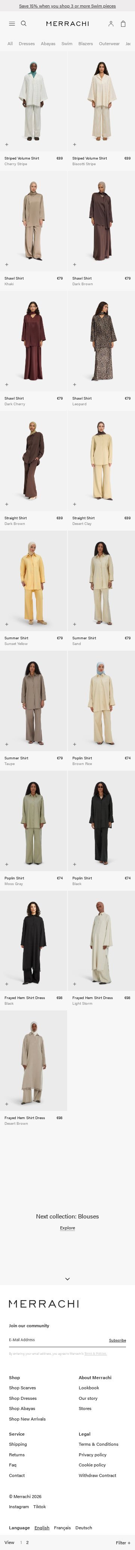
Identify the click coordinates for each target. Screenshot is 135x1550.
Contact (17, 1475)
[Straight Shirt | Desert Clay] (101, 461)
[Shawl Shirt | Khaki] (33, 221)
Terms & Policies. (95, 1353)
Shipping (18, 1443)
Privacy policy (92, 1454)
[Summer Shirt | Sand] (101, 581)
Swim (67, 43)
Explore (67, 1228)
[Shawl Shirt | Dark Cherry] (33, 341)
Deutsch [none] (83, 1528)
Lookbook (89, 1387)
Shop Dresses (23, 1398)
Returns (17, 1454)
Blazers (85, 43)
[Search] (24, 23)
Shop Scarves (22, 1387)
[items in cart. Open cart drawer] (121, 24)
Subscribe (117, 1340)
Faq (12, 1464)
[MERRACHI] (67, 23)
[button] (13, 24)
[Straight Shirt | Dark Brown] (33, 461)
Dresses (27, 43)
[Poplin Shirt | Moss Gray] (33, 821)
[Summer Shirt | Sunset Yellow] (33, 581)
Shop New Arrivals (27, 1418)
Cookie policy (92, 1464)
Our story (88, 1398)
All (10, 43)
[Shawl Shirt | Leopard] (101, 341)
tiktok (39, 1507)
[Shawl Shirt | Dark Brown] (101, 221)
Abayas (48, 43)
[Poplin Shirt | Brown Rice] (101, 701)
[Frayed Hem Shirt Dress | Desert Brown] (33, 1060)
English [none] (42, 1528)
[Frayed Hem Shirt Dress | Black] (33, 941)
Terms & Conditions (98, 1443)
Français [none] (62, 1528)
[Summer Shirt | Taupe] (33, 701)
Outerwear (109, 43)
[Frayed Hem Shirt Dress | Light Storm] (101, 941)
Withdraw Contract (97, 1475)
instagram (19, 1507)
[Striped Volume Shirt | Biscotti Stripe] (101, 101)
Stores (85, 1408)
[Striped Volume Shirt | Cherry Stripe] (33, 101)
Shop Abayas (22, 1408)
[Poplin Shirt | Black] (101, 821)
